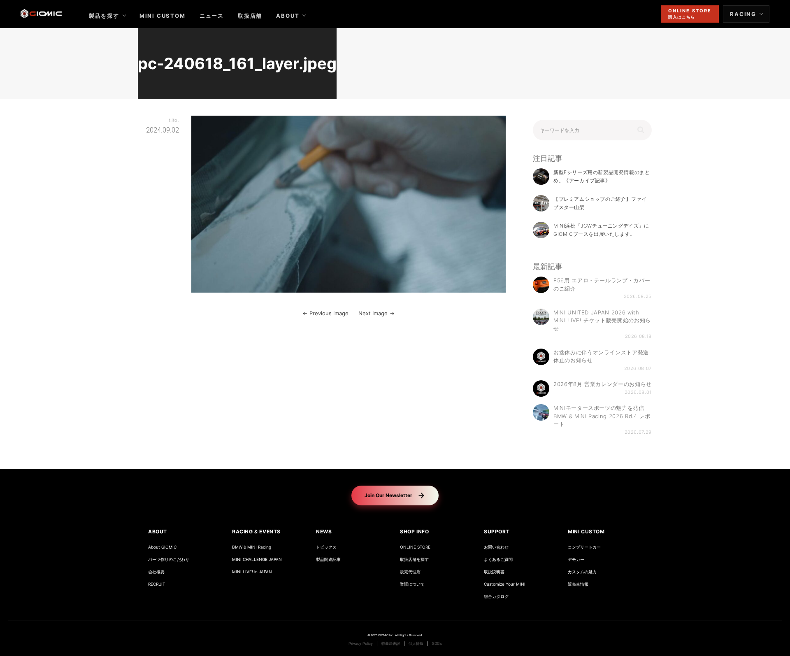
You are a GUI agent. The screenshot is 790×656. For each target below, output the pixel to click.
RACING (743, 14)
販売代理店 (410, 572)
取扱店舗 (250, 15)
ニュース (212, 15)
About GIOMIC (162, 547)
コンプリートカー (584, 547)
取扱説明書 (494, 572)
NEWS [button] (324, 531)
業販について (412, 584)
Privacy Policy (361, 644)
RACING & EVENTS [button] (256, 531)
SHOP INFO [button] (414, 531)
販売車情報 (578, 584)
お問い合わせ (496, 547)
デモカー (576, 559)
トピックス (326, 547)
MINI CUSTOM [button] (586, 531)
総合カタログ (496, 596)
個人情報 (416, 644)
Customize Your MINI (504, 584)
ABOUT (287, 15)
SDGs (437, 644)
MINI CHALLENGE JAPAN (257, 559)
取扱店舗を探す (414, 559)
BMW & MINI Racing (251, 547)
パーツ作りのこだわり (168, 559)
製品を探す (104, 15)
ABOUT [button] (157, 531)
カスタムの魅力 (582, 572)
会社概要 (156, 572)
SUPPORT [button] (496, 531)
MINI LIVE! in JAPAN (252, 572)
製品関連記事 (328, 559)
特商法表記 (390, 644)
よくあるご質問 (498, 559)
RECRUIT (156, 584)
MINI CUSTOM (162, 15)
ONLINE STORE (415, 547)
